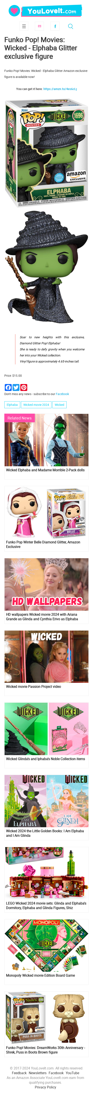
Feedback (19, 1073)
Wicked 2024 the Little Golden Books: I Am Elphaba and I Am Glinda (45, 833)
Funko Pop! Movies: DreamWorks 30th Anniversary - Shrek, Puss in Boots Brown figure (45, 1050)
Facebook (54, 26)
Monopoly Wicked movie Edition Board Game (40, 975)
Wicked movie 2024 (36, 405)
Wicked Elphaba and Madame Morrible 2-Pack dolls (45, 470)
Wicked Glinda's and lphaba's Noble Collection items (45, 759)
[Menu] (23, 26)
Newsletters (37, 1073)
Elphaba (12, 405)
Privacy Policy (45, 1087)
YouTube (72, 1073)
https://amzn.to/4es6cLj (60, 89)
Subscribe (39, 26)
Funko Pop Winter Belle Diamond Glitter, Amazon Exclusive (43, 544)
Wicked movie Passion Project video (33, 686)
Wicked (59, 405)
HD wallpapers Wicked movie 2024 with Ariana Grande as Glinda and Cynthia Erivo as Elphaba (42, 616)
